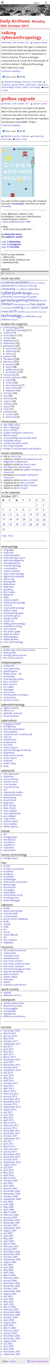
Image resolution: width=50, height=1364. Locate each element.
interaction (20, 304)
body (30, 285)
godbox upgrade (18, 98)
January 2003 (10, 1333)
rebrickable (9, 892)
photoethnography (13, 613)
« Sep (4, 535)
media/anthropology (14, 602)
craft (17, 289)
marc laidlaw (10, 810)
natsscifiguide (10, 934)
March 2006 (9, 1275)
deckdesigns (9, 879)
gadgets (33, 296)
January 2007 (10, 1249)
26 (17, 524)
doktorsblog (9, 797)
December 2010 (11, 1154)
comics (7, 338)
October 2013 (10, 1083)
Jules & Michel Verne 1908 (16, 221)
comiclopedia (10, 916)
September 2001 (12, 1354)
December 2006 (11, 1251)
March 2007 (9, 1243)
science (7, 401)
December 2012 (11, 1099)
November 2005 (11, 1285)
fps (27, 296)
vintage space (10, 858)
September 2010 (12, 1162)
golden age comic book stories (19, 650)
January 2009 (10, 1188)
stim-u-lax (16, 456)
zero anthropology (13, 642)
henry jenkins (10, 731)
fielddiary (8, 136)
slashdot (7, 760)
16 (44, 514)
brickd (6, 866)
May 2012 (8, 1117)
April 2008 (8, 1209)
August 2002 (9, 1341)
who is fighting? (11, 427)
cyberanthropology (12, 81)
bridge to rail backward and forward (22, 448)
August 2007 (9, 1230)
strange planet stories (15, 655)
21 (30, 519)
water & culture (11, 634)
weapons (14, 319)
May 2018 (8, 1038)
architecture (22, 285)
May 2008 (8, 1206)
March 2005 (9, 1306)
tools (6, 409)
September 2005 (12, 1291)
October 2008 (10, 1196)
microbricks (9, 887)
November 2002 (11, 1338)
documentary (13, 385)
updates (7, 411)
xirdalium (13, 1361)
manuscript (9, 374)
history (18, 87)
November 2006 (11, 1254)
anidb (6, 908)
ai (36, 283)
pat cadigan (9, 816)
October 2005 (10, 1288)
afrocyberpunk (11, 773)
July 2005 (8, 1296)
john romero (10, 684)
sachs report (10, 757)
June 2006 (8, 1267)
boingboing (9, 726)
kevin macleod (10, 974)
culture (23, 289)
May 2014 (8, 1078)
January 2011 (10, 1151)
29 (37, 524)
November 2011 (11, 1133)
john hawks (9, 592)
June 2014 (8, 1075)
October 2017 (10, 1041)
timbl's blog (9, 763)
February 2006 (10, 1277)
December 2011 (11, 1130)
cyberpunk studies (13, 792)
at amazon (18, 203)
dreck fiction (9, 800)
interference (9, 739)
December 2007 (11, 1220)
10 (3, 514)
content (10, 414)
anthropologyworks (13, 560)
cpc (5, 789)
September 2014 (12, 1070)
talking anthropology (14, 623)
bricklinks (8, 871)
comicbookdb (10, 913)
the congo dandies (13, 445)
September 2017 (12, 1043)
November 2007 (11, 1222)
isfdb (6, 926)
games (17, 136)
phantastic (27, 308)
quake (44, 307)
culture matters (11, 570)
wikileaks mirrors (12, 995)
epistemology (7, 87)
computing (38, 136)
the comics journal (13, 657)
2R (4, 834)
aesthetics (22, 282)
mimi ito (7, 605)
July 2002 (8, 1343)
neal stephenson (12, 813)
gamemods (9, 345)
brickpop (8, 874)
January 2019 (10, 1035)
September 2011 (12, 1138)
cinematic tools (11, 955)
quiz (5, 395)
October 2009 (10, 1180)
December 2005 (11, 1283)
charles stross (10, 781)
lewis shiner (9, 808)
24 (3, 524)
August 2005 (9, 1293)
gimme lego (9, 884)
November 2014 (11, 1064)
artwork (7, 332)
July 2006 (8, 1264)
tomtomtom (9, 697)
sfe (5, 937)
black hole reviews (12, 910)
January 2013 (10, 1096)
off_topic (8, 393)
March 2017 (9, 1056)
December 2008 (11, 1191)
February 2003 (10, 1330)
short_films (11, 387)
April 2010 (8, 1175)
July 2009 (8, 1183)
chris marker (10, 784)
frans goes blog (11, 668)
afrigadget (8, 549)
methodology (6, 308)
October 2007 (10, 1225)
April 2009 (8, 1185)
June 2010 (8, 1170)
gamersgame (10, 671)
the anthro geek (11, 631)
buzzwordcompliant (13, 729)
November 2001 (11, 1351)
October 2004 (10, 1317)
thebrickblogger (11, 900)
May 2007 (8, 1238)
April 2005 (8, 1304)
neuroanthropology (13, 607)
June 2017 (8, 1049)
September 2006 (12, 1259)
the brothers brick (12, 895)
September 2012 (12, 1106)
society (21, 311)
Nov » (11, 535)
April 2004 (8, 1320)
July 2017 (8, 1046)
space (27, 311)
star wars (34, 311)
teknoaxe (8, 979)
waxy (6, 766)
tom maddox (10, 823)
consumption (10, 568)
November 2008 (11, 1193)
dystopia (35, 294)
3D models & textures (14, 950)
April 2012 (8, 1120)
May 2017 (8, 1051)
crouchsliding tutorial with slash (20, 437)
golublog (8, 589)
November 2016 (11, 1059)
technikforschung (12, 626)
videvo (6, 982)
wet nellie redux (11, 424)
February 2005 (10, 1309)
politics (25, 87)
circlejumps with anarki (15, 443)
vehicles (30, 316)
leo (5, 929)
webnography (10, 636)
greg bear (8, 802)
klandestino (9, 839)
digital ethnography (13, 576)
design (27, 293)
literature (26, 81)
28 (30, 524)
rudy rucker (9, 818)
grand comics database (15, 918)
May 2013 (8, 1085)
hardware (25, 136)
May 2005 (8, 1301)
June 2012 (8, 1114)
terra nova (8, 692)
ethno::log (8, 578)
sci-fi (13, 311)
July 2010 (8, 1167)
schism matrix (10, 821)
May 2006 (8, 1270)
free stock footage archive (17, 968)
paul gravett (9, 652)
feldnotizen (9, 584)
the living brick (11, 897)
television (11, 390)
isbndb (7, 924)
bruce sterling (10, 779)
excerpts (10, 364)
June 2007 (8, 1235)
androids (41, 283)
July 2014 (8, 1072)
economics (7, 296)
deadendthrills (11, 958)
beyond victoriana (12, 1005)
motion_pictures (12, 377)
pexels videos (10, 976)
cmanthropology (12, 565)
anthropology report (14, 557)
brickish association (13, 868)
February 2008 (10, 1214)
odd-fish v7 (9, 844)
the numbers (10, 939)
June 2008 (8, 1204)
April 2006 (8, 1272)
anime (9, 380)
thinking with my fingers (15, 694)
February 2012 (10, 1125)
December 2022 (11, 1030)
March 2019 (9, 1033)
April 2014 (8, 1080)
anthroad (8, 552)
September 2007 (12, 1227)
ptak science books (13, 755)
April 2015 (8, 1062)
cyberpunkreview (12, 794)
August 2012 (9, 1109)
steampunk (43, 312)
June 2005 (8, 1299)
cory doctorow (11, 787)
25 (10, 524)
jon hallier (8, 686)
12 (17, 514)
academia (5, 84)
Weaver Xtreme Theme (39, 1361)
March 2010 (9, 1177)
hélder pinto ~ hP (12, 673)
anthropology (10, 327)
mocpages (8, 889)
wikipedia (8, 942)
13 (24, 514)
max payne (37, 304)
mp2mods (11, 351)
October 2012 (10, 1104)
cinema (9, 382)
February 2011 (10, 1149)
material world (11, 599)
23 (44, 519)
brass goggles (10, 1008)
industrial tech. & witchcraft (17, 734)
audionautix (9, 953)
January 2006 (10, 1280)
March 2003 (9, 1327)
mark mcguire (10, 747)
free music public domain (16, 963)
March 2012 (9, 1122)
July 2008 (8, 1201)
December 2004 (11, 1312)
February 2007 (10, 1246)
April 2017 (8, 1054)
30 (44, 524)
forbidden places (12, 440)
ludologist (8, 689)
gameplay (8, 300)
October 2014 (10, 1067)
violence (5, 319)
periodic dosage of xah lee (17, 750)
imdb (6, 921)
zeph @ (11, 241)
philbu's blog (10, 610)
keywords (8, 594)
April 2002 (8, 1348)
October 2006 (10, 1256)
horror (43, 300)
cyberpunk (42, 84)
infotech (7, 304)
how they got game (13, 679)
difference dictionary (14, 1016)
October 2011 (10, 1135)
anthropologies (11, 555)
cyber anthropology (13, 573)
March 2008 (9, 1212)
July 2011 (8, 1141)
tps (23, 316)
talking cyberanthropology (21, 35)
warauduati (9, 850)
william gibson (10, 826)
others (9, 353)
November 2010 (11, 1156)
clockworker (9, 1011)
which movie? (10, 435)
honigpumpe (10, 837)
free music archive (13, 960)
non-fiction (37, 81)
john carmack (10, 681)
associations (10, 335)
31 (3, 529)
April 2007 (8, 1241)
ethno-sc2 (8, 710)
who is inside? (10, 430)
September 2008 (12, 1199)
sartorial (7, 398)
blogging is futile (12, 723)
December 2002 (11, 1335)
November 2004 (11, 1314)
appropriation (18, 84)
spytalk (7, 992)
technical (10, 416)
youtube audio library (14, 984)
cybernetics (31, 84)
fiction (9, 366)
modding (17, 307)
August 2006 (9, 1262)
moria (6, 932)
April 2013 (8, 1088)
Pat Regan (8, 466)
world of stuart (11, 700)
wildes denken (10, 639)
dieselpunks (9, 1013)
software (8, 403)
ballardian (8, 776)
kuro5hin (8, 744)
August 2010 (9, 1164)
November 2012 (11, 1101)
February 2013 (10, 1093)
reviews (7, 206)
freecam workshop (13, 971)
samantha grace (11, 615)
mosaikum (8, 842)
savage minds (10, 618)
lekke (6, 597)
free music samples (13, 966)
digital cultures (11, 707)
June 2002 (8, 1346)
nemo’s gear (29, 464)
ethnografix (9, 581)
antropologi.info (11, 563)
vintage (39, 316)
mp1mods (11, 348)
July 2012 (8, 1112)
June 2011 (8, 1143)
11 (10, 514)
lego (27, 305)
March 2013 (9, 1091)
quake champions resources (18, 432)
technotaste (9, 628)
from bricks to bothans (15, 881)
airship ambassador (13, 1003)
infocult (7, 736)
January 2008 (10, 1217)
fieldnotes (8, 343)
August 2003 (9, 1322)
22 (37, 519)
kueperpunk (9, 742)
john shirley (9, 805)
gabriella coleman (12, 713)
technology (35, 87)
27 (24, 524)
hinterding (8, 676)
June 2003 (8, 1325)
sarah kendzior (11, 715)
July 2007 (8, 1233)
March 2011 (9, 1146)
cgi (35, 285)
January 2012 (10, 1128)
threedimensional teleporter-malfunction (22, 460)
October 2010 (10, 1159)
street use (8, 620)
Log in (36, 2)
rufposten (8, 847)
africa (33, 283)
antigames (8, 665)
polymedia (8, 752)
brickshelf (8, 876)
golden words (13, 369)
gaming (22, 300)
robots (5, 311)
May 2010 (8, 1172)
